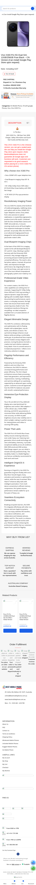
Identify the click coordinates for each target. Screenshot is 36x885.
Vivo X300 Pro (16, 108)
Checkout (5, 767)
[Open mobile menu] (2, 3)
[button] (10, 631)
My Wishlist (6, 771)
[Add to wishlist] (14, 602)
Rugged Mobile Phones (9, 747)
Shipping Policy (7, 737)
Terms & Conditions (8, 734)
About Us (5, 724)
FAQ (3, 727)
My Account (6, 758)
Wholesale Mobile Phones (10, 740)
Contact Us (5, 730)
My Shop (5, 761)
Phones (4, 108)
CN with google (28, 106)
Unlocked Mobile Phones (10, 743)
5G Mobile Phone (16, 106)
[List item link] (18, 833)
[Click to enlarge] (4, 47)
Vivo (9, 108)
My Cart (4, 764)
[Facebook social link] (18, 854)
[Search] (32, 8)
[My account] (34, 3)
